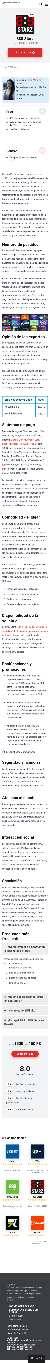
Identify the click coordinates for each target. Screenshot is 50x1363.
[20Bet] (37, 1157)
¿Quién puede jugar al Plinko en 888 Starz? (23, 998)
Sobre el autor (16, 1315)
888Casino (12, 1197)
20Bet (37, 1161)
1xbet (12, 1161)
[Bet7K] (12, 1229)
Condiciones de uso (17, 1326)
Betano (37, 1232)
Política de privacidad (18, 1329)
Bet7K (12, 1232)
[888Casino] (12, 1193)
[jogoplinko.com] (11, 2)
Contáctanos (15, 1319)
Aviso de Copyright (17, 1333)
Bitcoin (14, 439)
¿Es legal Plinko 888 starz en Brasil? (24, 1022)
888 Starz (37, 1197)
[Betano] (37, 1229)
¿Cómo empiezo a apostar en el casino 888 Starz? (24, 948)
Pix (3, 464)
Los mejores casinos (21, 1306)
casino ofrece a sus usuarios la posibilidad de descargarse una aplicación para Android (25, 631)
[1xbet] (12, 1157)
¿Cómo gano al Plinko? (22, 1010)
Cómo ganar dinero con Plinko (23, 1311)
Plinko (4, 67)
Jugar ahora (23, 52)
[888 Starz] (37, 1193)
